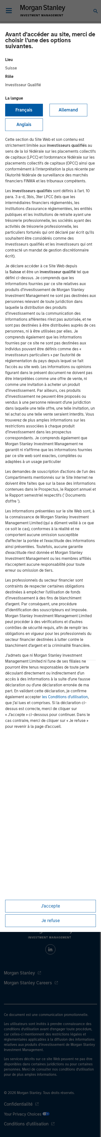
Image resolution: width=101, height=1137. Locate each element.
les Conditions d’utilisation (65, 697)
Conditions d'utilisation (26, 1124)
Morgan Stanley (19, 973)
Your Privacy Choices (23, 1114)
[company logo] (42, 10)
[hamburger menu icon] (9, 10)
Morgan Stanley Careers (28, 983)
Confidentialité (18, 1104)
